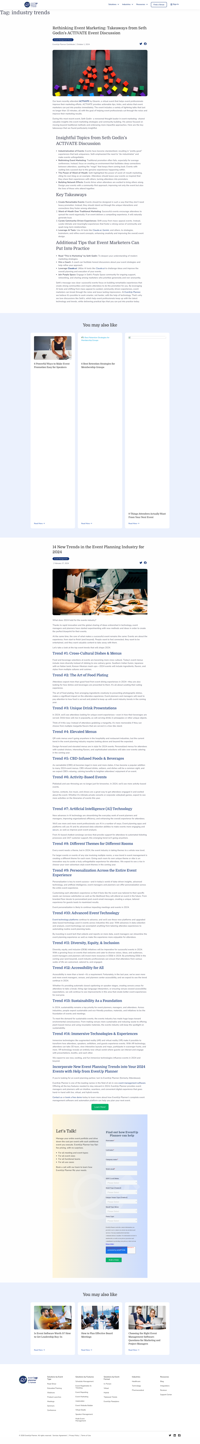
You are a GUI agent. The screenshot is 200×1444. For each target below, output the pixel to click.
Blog (162, 1381)
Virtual (106, 1388)
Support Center (166, 1395)
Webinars (51, 1393)
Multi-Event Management (80, 1420)
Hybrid (106, 1393)
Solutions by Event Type (55, 1378)
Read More (38, 523)
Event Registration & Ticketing (83, 1387)
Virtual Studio (80, 1410)
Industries (136, 1377)
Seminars (50, 1406)
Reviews (163, 1390)
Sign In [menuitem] (175, 4)
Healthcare (136, 1381)
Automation (79, 1401)
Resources (164, 1377)
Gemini (106, 230)
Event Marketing (81, 1397)
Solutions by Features (84, 1377)
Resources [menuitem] (140, 4)
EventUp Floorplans (111, 1401)
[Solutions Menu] (118, 4)
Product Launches (54, 1397)
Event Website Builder (84, 1405)
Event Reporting (81, 1392)
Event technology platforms (65, 919)
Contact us (57, 1097)
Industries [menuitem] (126, 4)
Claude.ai (97, 230)
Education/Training (54, 1388)
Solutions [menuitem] (112, 4)
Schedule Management (84, 1381)
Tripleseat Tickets (110, 1397)
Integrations (164, 1386)
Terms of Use (86, 1435)
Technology (136, 1386)
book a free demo (73, 1097)
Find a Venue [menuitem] (158, 4)
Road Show (51, 1384)
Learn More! (100, 1107)
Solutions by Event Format (111, 1378)
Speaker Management (84, 1414)
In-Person (107, 1384)
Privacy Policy (74, 1435)
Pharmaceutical (138, 1390)
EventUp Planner (132, 292)
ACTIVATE (84, 101)
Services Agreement (60, 1435)
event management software (131, 1083)
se (54, 829)
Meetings (50, 1401)
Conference (51, 1410)
